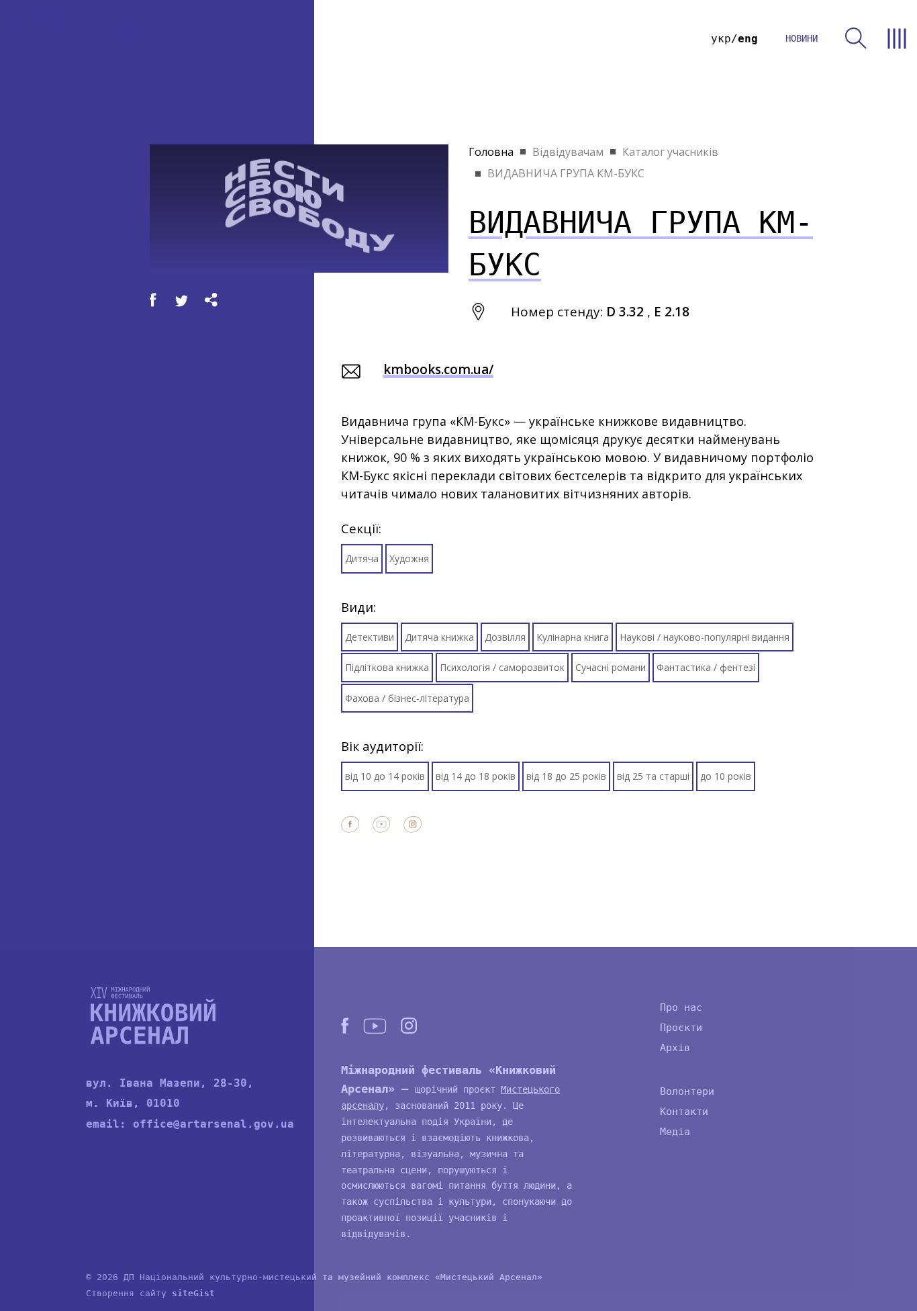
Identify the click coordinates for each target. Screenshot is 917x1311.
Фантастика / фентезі (706, 667)
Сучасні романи (610, 667)
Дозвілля (505, 637)
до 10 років (725, 776)
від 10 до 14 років (385, 776)
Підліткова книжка (387, 667)
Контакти (684, 1111)
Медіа (675, 1132)
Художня (409, 558)
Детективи (369, 637)
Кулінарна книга (572, 637)
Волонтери (687, 1091)
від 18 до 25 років (566, 776)
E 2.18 (671, 311)
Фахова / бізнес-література (407, 698)
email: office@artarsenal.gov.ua (190, 1124)
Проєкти (681, 1028)
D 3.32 (625, 311)
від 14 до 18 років (476, 776)
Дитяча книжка (439, 637)
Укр (721, 38)
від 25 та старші (653, 776)
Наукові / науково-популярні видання (704, 637)
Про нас (681, 1007)
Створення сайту (150, 1293)
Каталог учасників (670, 151)
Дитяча (362, 558)
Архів (675, 1048)
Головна (491, 151)
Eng (748, 38)
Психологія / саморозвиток (502, 667)
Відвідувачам (568, 151)
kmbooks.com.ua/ (438, 369)
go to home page (77, 38)
